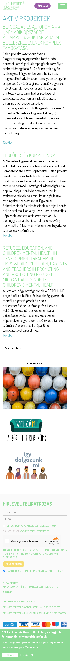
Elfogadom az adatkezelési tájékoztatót (31, 525)
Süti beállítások (15, 348)
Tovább (8, 143)
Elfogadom (10, 655)
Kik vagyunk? (10, 586)
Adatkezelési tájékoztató (43, 586)
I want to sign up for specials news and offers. (35, 570)
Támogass (42, 5)
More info (31, 647)
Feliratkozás (14, 563)
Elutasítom (26, 655)
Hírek (23, 586)
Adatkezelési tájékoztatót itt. (34, 531)
